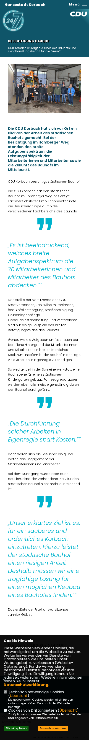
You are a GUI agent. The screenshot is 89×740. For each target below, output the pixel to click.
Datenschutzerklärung (26, 684)
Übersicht (18, 695)
